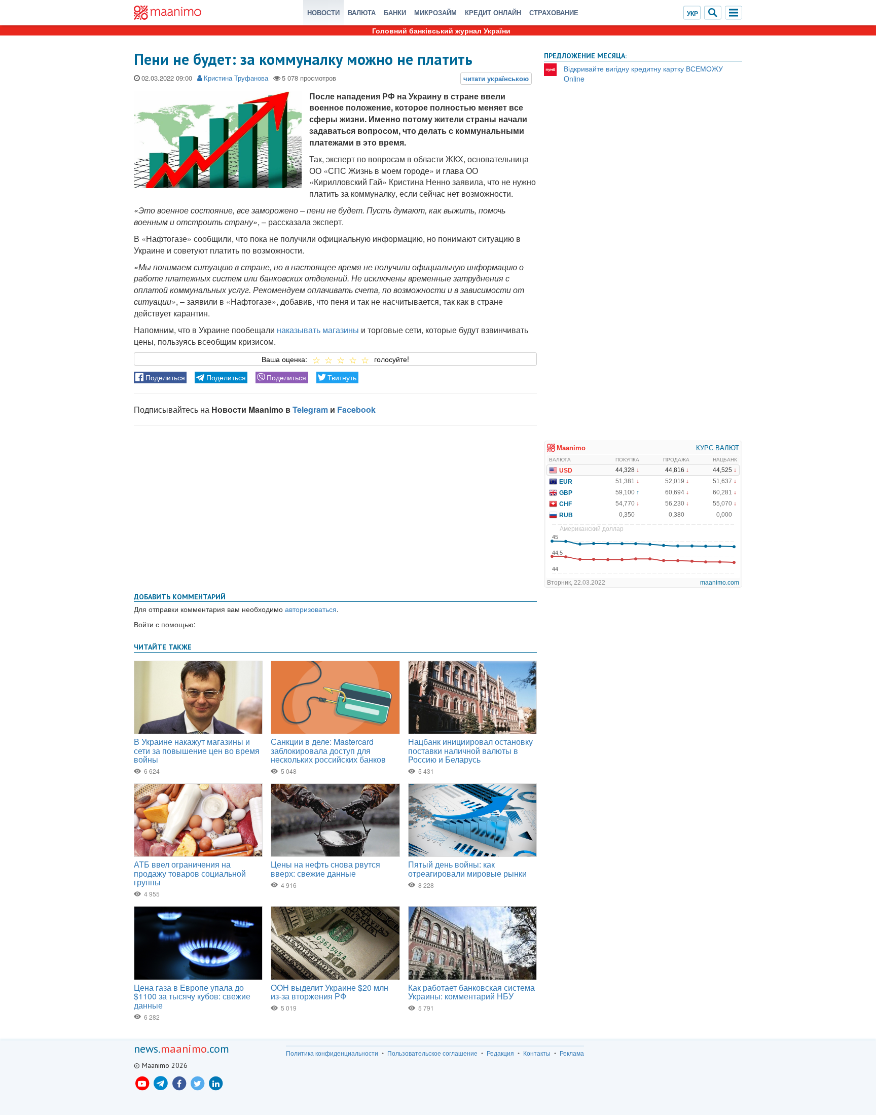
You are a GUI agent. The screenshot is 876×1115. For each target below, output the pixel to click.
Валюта (362, 12)
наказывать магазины (318, 330)
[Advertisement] (335, 507)
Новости (323, 12)
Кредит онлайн (493, 12)
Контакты (537, 1053)
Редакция (500, 1053)
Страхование (553, 12)
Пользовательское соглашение (432, 1053)
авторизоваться (311, 609)
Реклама (572, 1053)
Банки (395, 12)
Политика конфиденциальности (332, 1053)
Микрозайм (435, 12)
